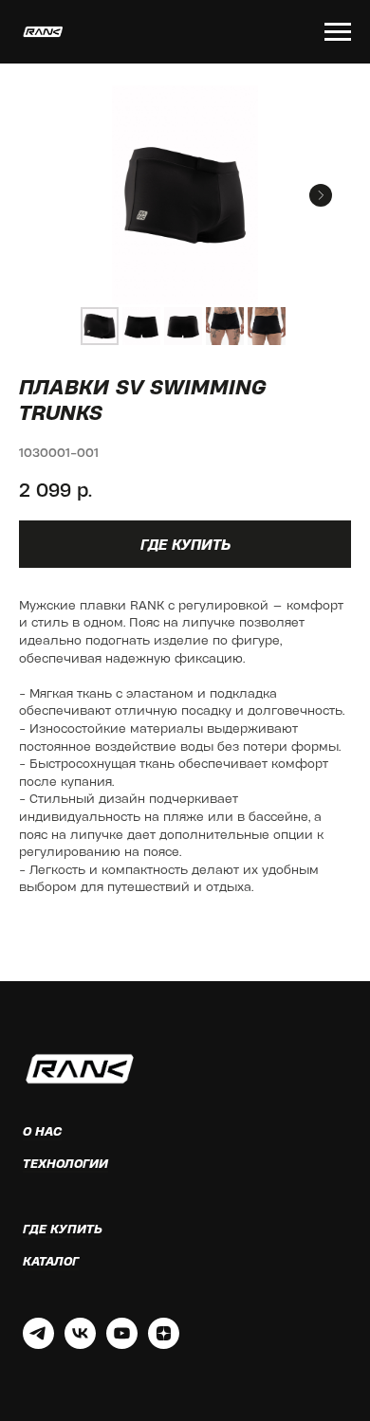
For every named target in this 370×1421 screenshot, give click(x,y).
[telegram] (38, 1344)
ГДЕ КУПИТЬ (62, 1228)
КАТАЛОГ (51, 1260)
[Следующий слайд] (320, 195)
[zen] (163, 1344)
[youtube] (122, 1344)
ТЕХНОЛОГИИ (65, 1163)
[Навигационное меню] (337, 32)
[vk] (80, 1344)
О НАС (42, 1130)
